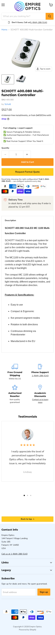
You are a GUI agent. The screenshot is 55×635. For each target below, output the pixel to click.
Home (4, 29)
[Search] (50, 16)
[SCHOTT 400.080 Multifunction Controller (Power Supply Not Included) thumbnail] (8, 79)
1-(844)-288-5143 (38, 22)
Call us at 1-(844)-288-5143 (14, 554)
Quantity (5, 148)
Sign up (44, 592)
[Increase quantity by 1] (27, 154)
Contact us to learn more (40, 401)
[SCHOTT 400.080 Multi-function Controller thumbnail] (21, 79)
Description (10, 220)
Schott (8, 104)
